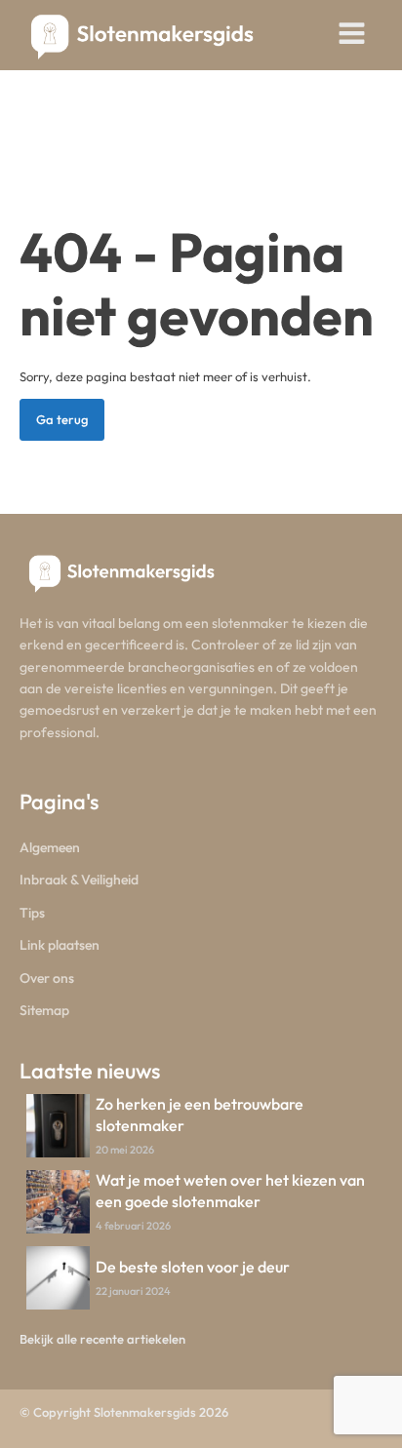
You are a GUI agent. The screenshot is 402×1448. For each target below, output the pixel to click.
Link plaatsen (60, 945)
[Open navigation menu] (352, 35)
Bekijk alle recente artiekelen (102, 1339)
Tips (32, 912)
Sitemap (44, 1010)
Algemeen (50, 847)
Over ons (47, 978)
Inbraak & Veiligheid (79, 879)
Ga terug (62, 419)
